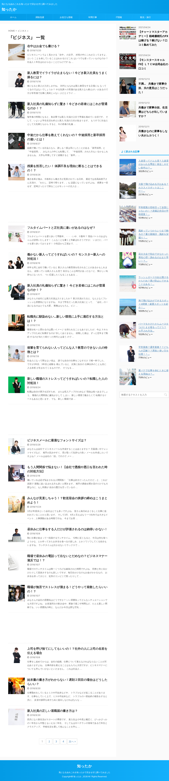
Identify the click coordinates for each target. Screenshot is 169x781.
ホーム (13, 17)
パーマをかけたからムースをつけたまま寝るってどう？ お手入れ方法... (153, 327)
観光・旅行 (145, 17)
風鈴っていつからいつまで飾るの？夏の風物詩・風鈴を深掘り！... (153, 234)
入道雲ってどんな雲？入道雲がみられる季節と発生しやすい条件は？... (153, 164)
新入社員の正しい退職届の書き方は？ (52, 710)
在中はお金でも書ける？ (43, 46)
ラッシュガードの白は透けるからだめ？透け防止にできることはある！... (153, 281)
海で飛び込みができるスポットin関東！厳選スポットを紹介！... (153, 304)
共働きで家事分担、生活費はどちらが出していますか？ (153, 112)
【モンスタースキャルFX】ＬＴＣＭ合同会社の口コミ (153, 64)
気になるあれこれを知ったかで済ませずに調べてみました (84, 772)
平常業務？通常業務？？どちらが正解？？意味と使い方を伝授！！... (153, 350)
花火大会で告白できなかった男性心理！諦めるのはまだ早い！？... (153, 257)
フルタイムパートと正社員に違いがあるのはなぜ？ (61, 227)
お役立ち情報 (66, 17)
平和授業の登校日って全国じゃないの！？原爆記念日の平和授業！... (153, 211)
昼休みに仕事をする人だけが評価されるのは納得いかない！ (67, 529)
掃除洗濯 (39, 17)
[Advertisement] (58, 207)
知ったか (9, 9)
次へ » (72, 741)
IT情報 (119, 17)
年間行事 (92, 17)
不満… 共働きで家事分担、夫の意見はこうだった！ (153, 88)
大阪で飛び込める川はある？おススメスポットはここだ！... (153, 187)
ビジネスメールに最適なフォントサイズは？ (57, 440)
